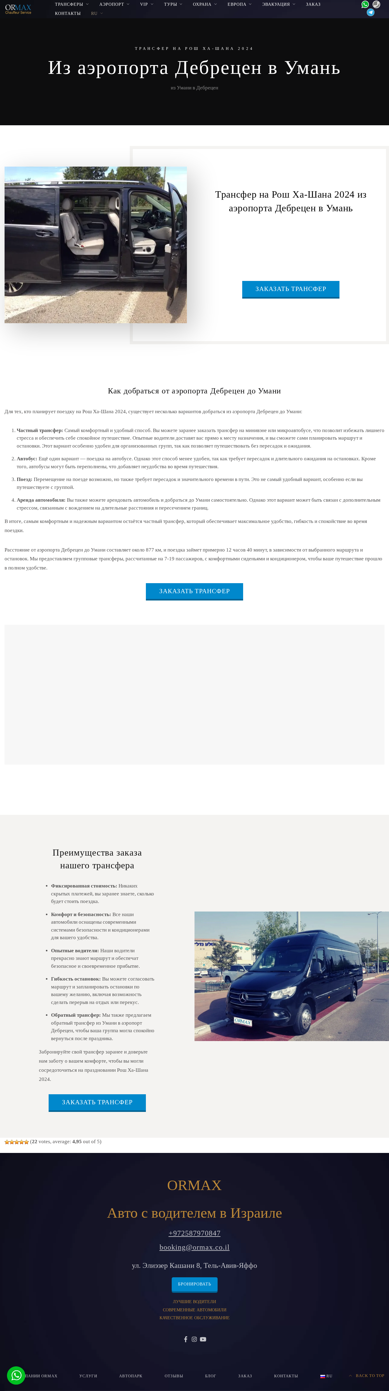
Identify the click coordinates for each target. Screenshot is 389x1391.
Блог (210, 1376)
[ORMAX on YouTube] (203, 1340)
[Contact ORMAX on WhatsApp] (363, 4)
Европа (237, 4)
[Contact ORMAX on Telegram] (368, 12)
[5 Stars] (26, 1142)
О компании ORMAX (34, 1376)
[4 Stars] (21, 1142)
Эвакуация (276, 4)
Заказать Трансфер (291, 288)
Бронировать (194, 1284)
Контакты (68, 13)
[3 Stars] (16, 1142)
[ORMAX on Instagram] (194, 1340)
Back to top (369, 1376)
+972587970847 (195, 1233)
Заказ (313, 4)
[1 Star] (7, 1142)
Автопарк (131, 1376)
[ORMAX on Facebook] (186, 1340)
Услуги (88, 1376)
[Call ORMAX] (374, 4)
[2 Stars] (11, 1142)
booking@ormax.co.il (195, 1247)
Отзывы (174, 1376)
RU (94, 13)
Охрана (202, 4)
